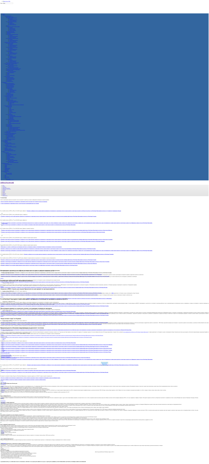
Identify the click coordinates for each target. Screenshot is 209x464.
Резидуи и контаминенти (12, 71)
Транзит (6, 165)
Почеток (4, 338)
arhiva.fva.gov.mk (7, 182)
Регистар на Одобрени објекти (13, 65)
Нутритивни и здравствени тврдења (12, 17)
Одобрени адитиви (11, 23)
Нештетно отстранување (10, 156)
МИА (113, 293)
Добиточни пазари (11, 102)
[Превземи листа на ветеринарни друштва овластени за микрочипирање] (6, 355)
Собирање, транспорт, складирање (11, 154)
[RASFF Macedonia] (2, 400)
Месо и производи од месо (10, 79)
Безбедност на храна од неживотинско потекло (11, 42)
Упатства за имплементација (11, 157)
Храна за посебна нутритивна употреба (12, 47)
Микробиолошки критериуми (11, 32)
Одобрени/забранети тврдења (13, 19)
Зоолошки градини (9, 125)
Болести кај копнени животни (11, 84)
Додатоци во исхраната (10, 43)
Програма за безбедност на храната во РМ (13, 62)
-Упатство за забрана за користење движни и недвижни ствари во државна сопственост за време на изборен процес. (23, 379)
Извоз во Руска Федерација (10, 75)
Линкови (4, 192)
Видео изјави (4, 193)
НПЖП (4, 151)
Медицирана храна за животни (9, 149)
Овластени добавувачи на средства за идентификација (16, 104)
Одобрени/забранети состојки (13, 45)
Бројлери (10, 110)
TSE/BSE (8, 73)
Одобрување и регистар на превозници (14, 127)
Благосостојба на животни (8, 105)
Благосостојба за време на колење (11, 131)
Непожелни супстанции (8, 148)
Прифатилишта (11, 118)
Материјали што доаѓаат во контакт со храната (13, 26)
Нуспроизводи (7, 152)
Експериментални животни (10, 119)
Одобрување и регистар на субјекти (14, 120)
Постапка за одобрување (12, 20)
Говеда (10, 107)
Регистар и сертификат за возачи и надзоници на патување (17, 130)
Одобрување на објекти (10, 64)
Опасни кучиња (11, 117)
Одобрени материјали (12, 28)
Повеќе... (2, 278)
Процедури (8, 158)
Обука (10, 113)
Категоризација (9, 153)
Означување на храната (10, 16)
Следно (4, 350)
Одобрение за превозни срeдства (13, 128)
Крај (3, 351)
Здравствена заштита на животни (9, 83)
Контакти (4, 194)
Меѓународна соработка (6, 171)
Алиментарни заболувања (10, 31)
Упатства (8, 74)
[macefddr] (2, 432)
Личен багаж (6, 170)
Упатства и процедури (10, 81)
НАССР (8, 25)
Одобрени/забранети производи (13, 36)
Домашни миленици (9, 114)
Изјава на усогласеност (12, 29)
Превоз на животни (9, 126)
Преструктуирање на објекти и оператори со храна (14, 68)
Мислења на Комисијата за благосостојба (14, 123)
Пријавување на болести (10, 87)
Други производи (9, 80)
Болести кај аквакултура (10, 85)
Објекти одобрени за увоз (8, 164)
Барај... (1, 3)
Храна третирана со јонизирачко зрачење (12, 38)
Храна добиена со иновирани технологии (12, 34)
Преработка (8, 155)
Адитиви (6, 147)
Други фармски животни (12, 112)
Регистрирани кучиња (12, 115)
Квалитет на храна (7, 76)
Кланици (10, 103)
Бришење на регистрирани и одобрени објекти (13, 69)
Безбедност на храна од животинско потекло (11, 63)
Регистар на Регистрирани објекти (13, 67)
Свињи (10, 108)
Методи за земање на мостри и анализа (10, 150)
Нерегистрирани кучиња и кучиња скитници (15, 116)
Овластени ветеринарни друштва (13, 101)
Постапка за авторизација (12, 24)
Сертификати (11, 89)
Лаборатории (9, 33)
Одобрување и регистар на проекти (14, 121)
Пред (4, 339)
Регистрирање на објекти (10, 66)
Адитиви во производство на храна (12, 21)
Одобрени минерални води (12, 60)
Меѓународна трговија (6, 163)
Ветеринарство (5, 82)
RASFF (6, 167)
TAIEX (6, 172)
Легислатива (11, 18)
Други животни (9, 124)
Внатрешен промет (9, 88)
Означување (6, 144)
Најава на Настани (5, 195)
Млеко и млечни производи (10, 78)
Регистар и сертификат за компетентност (14, 129)
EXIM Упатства (7, 169)
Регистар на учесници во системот (11, 100)
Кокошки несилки (11, 109)
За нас (3, 185)
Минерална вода (9, 58)
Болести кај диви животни (10, 86)
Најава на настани (9, 173)
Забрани (6, 166)
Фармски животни (9, 106)
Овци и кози (10, 111)
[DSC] (2, 402)
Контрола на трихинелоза (10, 72)
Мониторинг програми (10, 70)
